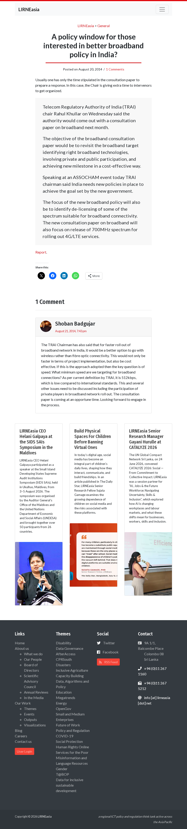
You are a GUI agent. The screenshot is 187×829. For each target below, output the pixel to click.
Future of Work (68, 725)
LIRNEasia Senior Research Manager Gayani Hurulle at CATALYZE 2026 (146, 439)
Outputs (30, 719)
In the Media (34, 697)
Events (29, 714)
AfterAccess (65, 654)
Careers (21, 736)
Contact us (23, 741)
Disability (63, 643)
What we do (33, 654)
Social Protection (69, 741)
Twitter (109, 643)
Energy (61, 703)
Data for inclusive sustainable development (69, 785)
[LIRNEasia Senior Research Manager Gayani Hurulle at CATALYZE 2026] (148, 563)
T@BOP (62, 774)
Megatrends (65, 697)
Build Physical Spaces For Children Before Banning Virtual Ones (92, 439)
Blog (18, 730)
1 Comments (115, 69)
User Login (24, 751)
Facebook (111, 652)
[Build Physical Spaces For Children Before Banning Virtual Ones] (93, 554)
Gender (62, 769)
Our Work (23, 703)
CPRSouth (64, 659)
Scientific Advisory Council (31, 681)
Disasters (63, 665)
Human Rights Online (72, 747)
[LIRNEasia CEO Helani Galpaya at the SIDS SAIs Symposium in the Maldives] (38, 573)
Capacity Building (70, 676)
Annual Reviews (36, 692)
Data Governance (69, 648)
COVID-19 (64, 736)
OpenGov (63, 708)
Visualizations (35, 725)
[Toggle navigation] (162, 9)
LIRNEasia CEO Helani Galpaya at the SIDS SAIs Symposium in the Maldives (36, 442)
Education (64, 692)
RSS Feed (111, 662)
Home (20, 643)
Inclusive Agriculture (72, 670)
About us (22, 648)
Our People (33, 659)
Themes (30, 708)
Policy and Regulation (73, 730)
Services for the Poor (72, 752)
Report (40, 252)
